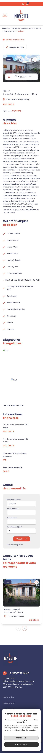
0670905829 (8, 678)
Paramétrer (21, 738)
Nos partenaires (9, 703)
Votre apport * (12, 518)
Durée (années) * (13, 509)
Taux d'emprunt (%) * (14, 527)
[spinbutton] (21, 531)
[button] (24, 628)
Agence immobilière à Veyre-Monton (18, 28)
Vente (38, 28)
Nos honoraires (8, 697)
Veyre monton (10, 31)
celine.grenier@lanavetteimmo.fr (18, 681)
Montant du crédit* (14, 500)
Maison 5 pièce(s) (13, 610)
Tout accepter (21, 744)
